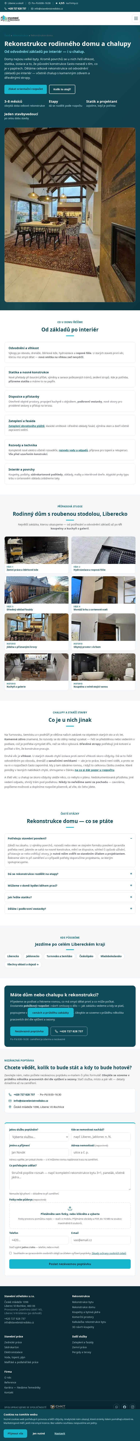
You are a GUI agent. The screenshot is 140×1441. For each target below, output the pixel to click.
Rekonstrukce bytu (83, 1302)
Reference (10, 1382)
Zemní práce (79, 1347)
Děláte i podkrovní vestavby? (27, 908)
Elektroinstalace (13, 1352)
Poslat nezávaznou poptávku (70, 1264)
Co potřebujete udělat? (23, 1165)
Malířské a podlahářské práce (21, 1362)
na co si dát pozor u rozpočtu (94, 770)
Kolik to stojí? (62, 89)
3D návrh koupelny (83, 1327)
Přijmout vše (15, 1433)
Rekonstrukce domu (83, 1307)
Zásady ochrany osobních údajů (109, 1253)
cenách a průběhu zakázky (50, 1012)
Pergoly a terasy (81, 1352)
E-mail (75, 1233)
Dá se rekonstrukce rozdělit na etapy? (33, 874)
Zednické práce (13, 1342)
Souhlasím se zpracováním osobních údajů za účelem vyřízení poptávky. (69, 1253)
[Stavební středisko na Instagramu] (132, 1407)
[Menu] (136, 18)
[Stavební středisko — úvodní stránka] (10, 18)
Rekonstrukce (20, 35)
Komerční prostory (83, 1317)
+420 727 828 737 (71, 1031)
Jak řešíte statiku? (20, 897)
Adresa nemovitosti (89, 1145)
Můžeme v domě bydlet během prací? (32, 885)
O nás (7, 1377)
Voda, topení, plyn (14, 1357)
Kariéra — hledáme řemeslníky (22, 1387)
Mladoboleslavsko (111, 956)
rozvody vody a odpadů (73, 450)
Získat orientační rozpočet (25, 89)
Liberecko (13, 956)
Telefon (13, 1233)
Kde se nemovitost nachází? (87, 1129)
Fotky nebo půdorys (27, 1199)
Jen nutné (39, 1433)
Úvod (7, 35)
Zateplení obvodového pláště (26, 426)
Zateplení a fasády (83, 1342)
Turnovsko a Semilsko (59, 956)
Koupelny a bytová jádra (86, 1312)
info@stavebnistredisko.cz (48, 8)
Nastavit (60, 1433)
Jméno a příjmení (19, 1145)
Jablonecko (32, 956)
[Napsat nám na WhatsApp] (116, 1407)
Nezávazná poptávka (29, 1031)
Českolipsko (86, 956)
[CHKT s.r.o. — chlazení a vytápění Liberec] (57, 1407)
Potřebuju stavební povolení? (27, 838)
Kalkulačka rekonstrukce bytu (89, 1322)
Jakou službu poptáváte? (23, 1129)
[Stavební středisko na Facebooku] (124, 1407)
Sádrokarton (11, 1347)
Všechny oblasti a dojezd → (23, 964)
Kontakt (8, 1392)
